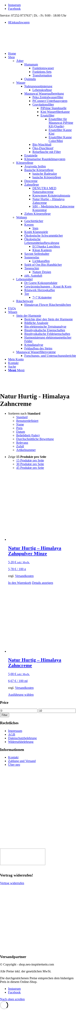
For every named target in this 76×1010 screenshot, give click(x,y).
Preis (19, 428)
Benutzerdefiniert (27, 420)
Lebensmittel (24, 279)
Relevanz (22, 442)
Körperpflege (24, 162)
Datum (20, 431)
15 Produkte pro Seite (30, 460)
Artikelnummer (26, 450)
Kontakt (13, 757)
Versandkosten (24, 576)
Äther (20, 60)
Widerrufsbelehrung (20, 741)
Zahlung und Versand (22, 761)
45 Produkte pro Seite (30, 467)
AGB (11, 734)
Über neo (14, 764)
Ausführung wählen (21, 694)
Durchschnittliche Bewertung (35, 439)
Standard (22, 417)
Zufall (20, 446)
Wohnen (21, 217)
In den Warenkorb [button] (19, 582)
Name (20, 424)
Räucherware (24, 301)
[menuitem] (42, 53)
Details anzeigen (42, 582)
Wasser (20, 82)
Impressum (15, 731)
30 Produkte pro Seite (30, 464)
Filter (4, 715)
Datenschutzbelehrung (22, 738)
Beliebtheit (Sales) (28, 435)
